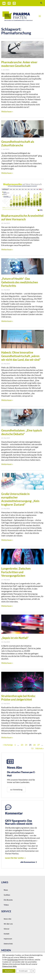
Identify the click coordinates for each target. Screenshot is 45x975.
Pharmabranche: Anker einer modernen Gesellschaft (19, 64)
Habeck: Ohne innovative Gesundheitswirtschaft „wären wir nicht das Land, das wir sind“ (21, 356)
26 (34, 745)
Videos (6, 905)
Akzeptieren (9, 971)
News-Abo (7, 919)
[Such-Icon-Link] (41, 3)
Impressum (8, 939)
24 (26, 745)
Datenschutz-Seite (9, 966)
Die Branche (8, 900)
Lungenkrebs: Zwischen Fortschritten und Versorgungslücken (16, 572)
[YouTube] (3, 3)
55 (32, 748)
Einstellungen (13, 960)
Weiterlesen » (7, 111)
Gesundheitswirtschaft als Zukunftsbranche (17, 143)
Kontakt (6, 934)
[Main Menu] (39, 16)
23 (22, 745)
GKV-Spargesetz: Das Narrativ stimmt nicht (18, 822)
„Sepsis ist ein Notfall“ (15, 638)
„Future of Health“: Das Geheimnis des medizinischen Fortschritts (19, 282)
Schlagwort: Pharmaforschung (16, 31)
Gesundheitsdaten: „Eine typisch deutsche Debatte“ (21, 432)
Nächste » (39, 748)
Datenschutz (8, 944)
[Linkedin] (14, 3)
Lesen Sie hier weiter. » (15, 858)
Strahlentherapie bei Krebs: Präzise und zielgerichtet (18, 697)
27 (38, 745)
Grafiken (7, 895)
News (6, 890)
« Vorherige (8, 745)
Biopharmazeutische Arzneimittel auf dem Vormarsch (22, 217)
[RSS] (9, 3)
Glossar (6, 929)
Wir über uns (8, 924)
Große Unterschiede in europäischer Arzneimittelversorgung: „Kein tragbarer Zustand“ (20, 499)
